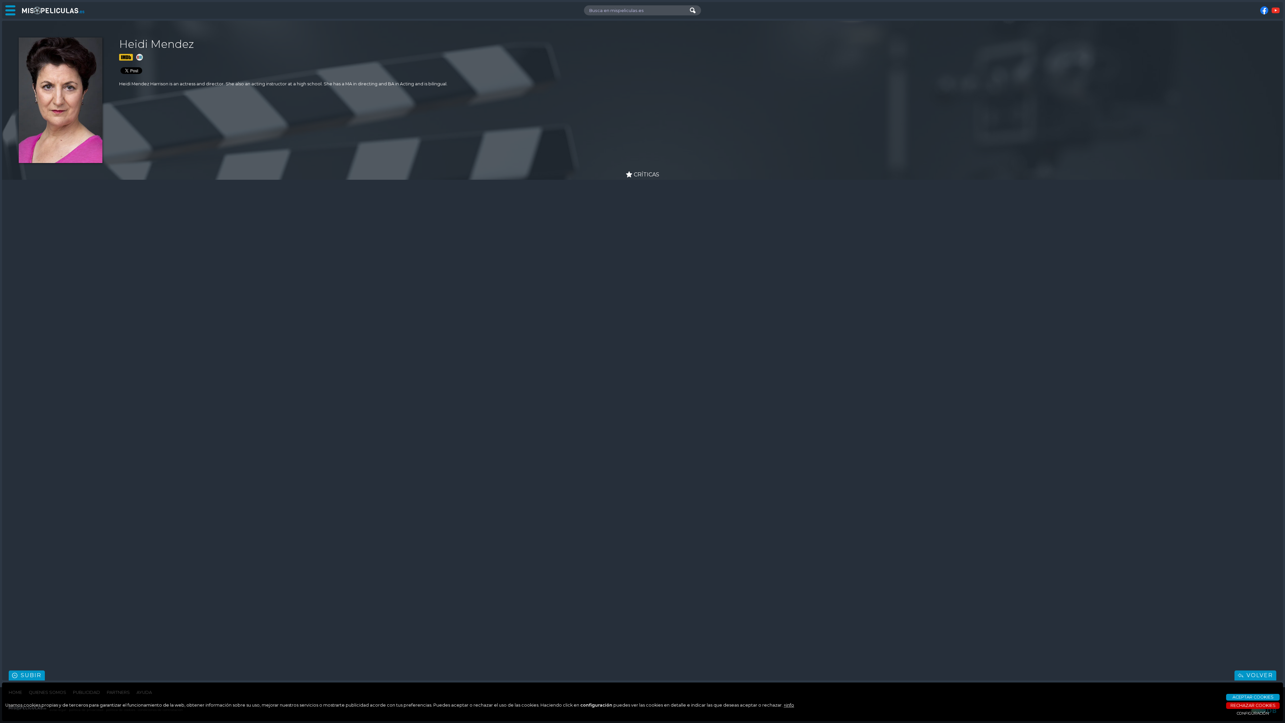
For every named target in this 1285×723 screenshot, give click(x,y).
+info (789, 705)
